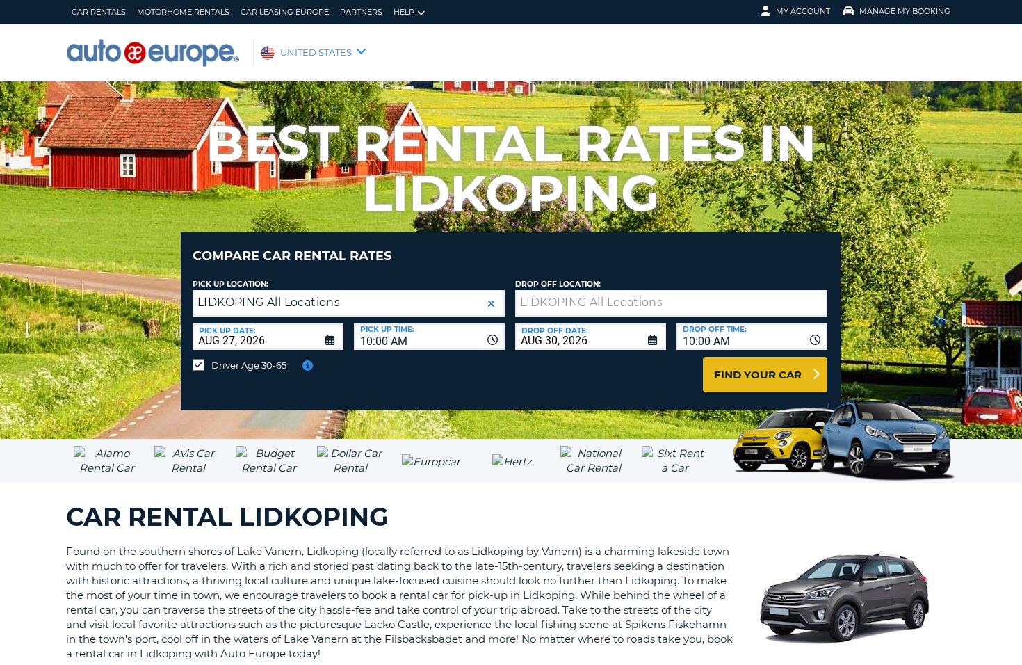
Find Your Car (758, 374)
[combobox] (429, 336)
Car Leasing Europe (285, 12)
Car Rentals (99, 12)
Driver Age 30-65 (248, 365)
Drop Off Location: (558, 284)
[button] (491, 303)
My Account (803, 11)
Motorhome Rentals (183, 12)
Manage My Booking (904, 11)
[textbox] (671, 303)
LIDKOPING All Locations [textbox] (268, 302)
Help (404, 12)
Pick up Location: (230, 284)
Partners (361, 12)
